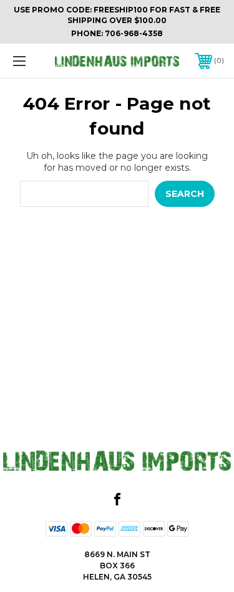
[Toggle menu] (34, 61)
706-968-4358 (134, 33)
